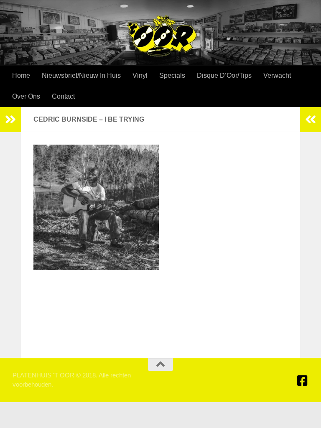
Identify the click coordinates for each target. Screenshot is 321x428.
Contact (63, 96)
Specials (172, 75)
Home (21, 75)
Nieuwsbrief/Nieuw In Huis (81, 75)
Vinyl (140, 75)
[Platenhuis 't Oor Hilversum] (302, 381)
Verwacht (277, 75)
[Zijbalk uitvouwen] (10, 119)
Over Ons (26, 96)
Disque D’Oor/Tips (224, 75)
